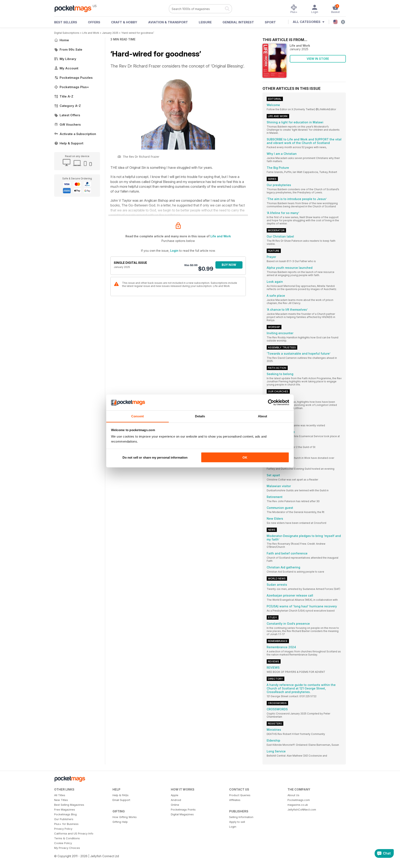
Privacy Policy (63, 828)
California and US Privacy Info (73, 833)
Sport (270, 22)
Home (64, 40)
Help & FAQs (120, 795)
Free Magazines (64, 809)
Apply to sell (237, 821)
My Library (68, 59)
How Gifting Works (124, 817)
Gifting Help (120, 821)
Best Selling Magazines (69, 804)
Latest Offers (70, 115)
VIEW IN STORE (318, 58)
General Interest (238, 22)
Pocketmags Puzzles (76, 78)
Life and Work (90, 32)
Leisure (205, 22)
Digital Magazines (182, 814)
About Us (293, 795)
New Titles (61, 800)
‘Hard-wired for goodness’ (137, 32)
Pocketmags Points (183, 809)
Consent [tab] (137, 416)
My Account (69, 68)
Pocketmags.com (299, 800)
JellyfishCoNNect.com (302, 809)
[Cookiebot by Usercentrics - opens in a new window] (271, 402)
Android (176, 800)
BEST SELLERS (65, 22)
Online (175, 804)
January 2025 (110, 32)
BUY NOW (229, 264)
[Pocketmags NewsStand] (75, 8)
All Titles (59, 795)
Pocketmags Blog (65, 814)
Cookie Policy (63, 843)
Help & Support (71, 143)
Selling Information (241, 817)
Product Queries (239, 795)
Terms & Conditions (67, 838)
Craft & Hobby (124, 22)
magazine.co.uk (298, 804)
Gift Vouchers (70, 124)
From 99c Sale (71, 49)
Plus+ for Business (66, 824)
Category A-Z (70, 106)
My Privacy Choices (67, 847)
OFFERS (94, 22)
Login (174, 250)
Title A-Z (66, 96)
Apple (174, 795)
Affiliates (234, 800)
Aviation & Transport (168, 22)
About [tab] (262, 416)
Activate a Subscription (78, 134)
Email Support (121, 800)
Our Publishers (63, 819)
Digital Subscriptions (66, 32)
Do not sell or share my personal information (155, 457)
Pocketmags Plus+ (74, 87)
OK (244, 457)
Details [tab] (200, 416)
